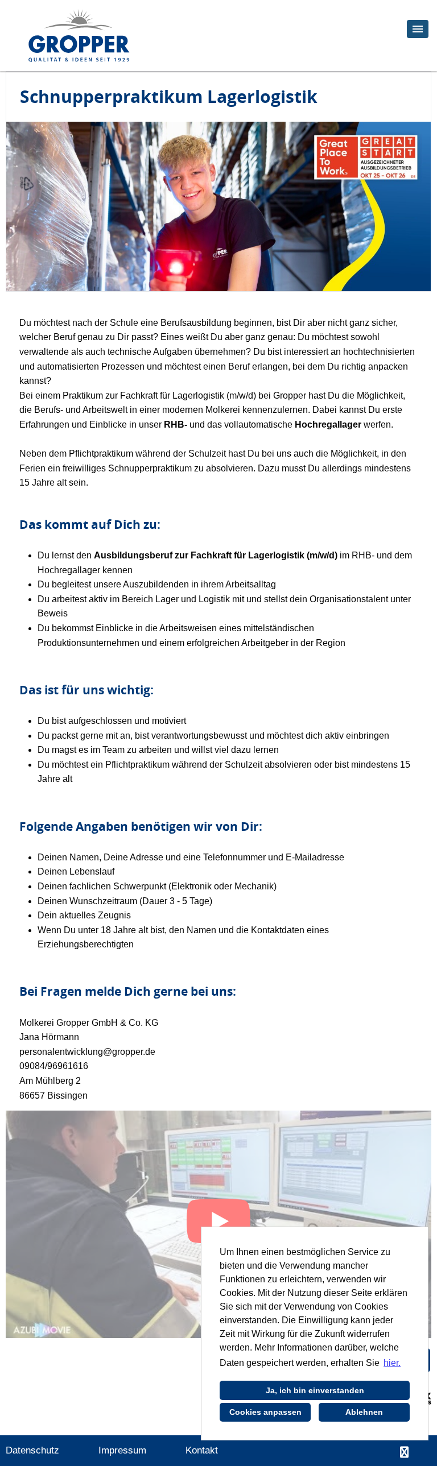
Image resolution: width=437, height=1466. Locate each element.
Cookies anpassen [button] (265, 1412)
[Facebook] (404, 1452)
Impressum (122, 1450)
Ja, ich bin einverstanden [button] (315, 1390)
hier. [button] (392, 1363)
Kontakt (201, 1450)
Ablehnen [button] (364, 1412)
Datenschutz (32, 1450)
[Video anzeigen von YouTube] (218, 1224)
